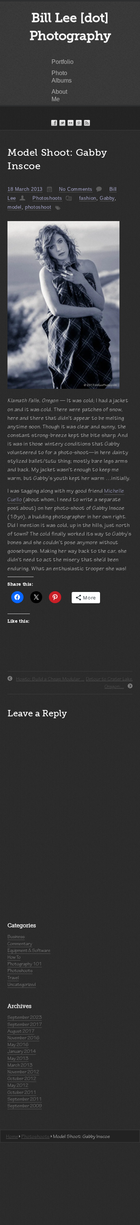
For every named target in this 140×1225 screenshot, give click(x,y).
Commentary (19, 944)
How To (14, 957)
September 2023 (24, 1017)
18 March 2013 (25, 189)
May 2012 (17, 1085)
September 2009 (24, 1106)
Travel (13, 978)
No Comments (76, 189)
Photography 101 (24, 964)
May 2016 (17, 1045)
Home (12, 1136)
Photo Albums (62, 77)
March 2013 (19, 1065)
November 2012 (23, 1072)
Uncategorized (21, 984)
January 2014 (21, 1051)
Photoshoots (47, 198)
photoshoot (38, 207)
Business (16, 937)
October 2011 (21, 1092)
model (14, 207)
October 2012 (21, 1079)
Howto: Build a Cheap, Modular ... (50, 679)
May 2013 (17, 1058)
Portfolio (63, 62)
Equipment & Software (28, 950)
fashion (87, 198)
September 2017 (24, 1024)
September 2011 (24, 1099)
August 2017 (20, 1031)
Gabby (107, 198)
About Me (59, 95)
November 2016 (23, 1038)
